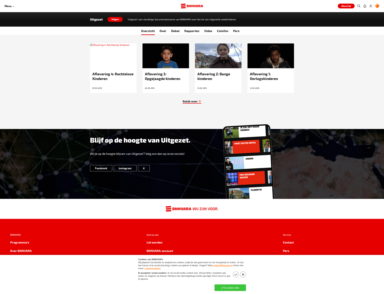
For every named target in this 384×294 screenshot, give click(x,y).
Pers (236, 31)
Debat (175, 31)
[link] (192, 101)
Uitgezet (96, 19)
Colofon (222, 31)
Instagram (125, 168)
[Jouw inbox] (365, 6)
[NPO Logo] (377, 6)
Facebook (101, 168)
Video (208, 31)
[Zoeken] (359, 6)
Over (163, 31)
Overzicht (148, 31)
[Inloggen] (371, 6)
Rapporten (191, 31)
